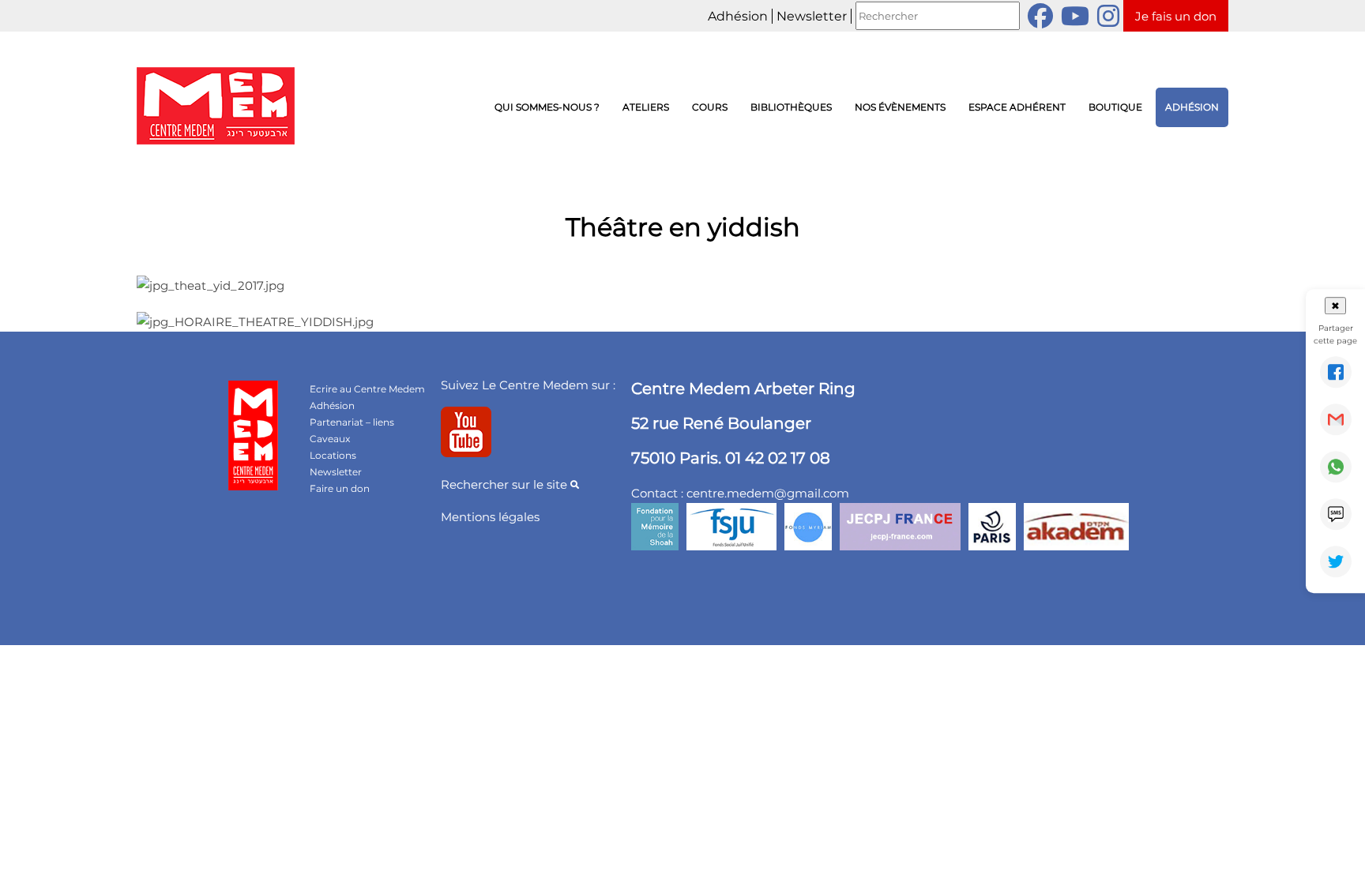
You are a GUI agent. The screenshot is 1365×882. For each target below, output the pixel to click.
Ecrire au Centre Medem (367, 389)
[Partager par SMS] (1336, 514)
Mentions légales (490, 516)
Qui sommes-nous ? (547, 107)
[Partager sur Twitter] (1336, 561)
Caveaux (330, 439)
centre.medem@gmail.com (767, 493)
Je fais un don (1175, 16)
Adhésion (738, 16)
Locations (333, 455)
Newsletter (812, 16)
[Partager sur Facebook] (1336, 372)
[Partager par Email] (1336, 419)
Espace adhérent (1017, 107)
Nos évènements (900, 107)
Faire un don (340, 488)
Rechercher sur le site (505, 484)
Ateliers (645, 107)
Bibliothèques (791, 107)
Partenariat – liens (352, 422)
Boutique (1115, 107)
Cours (710, 107)
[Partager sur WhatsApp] (1336, 466)
